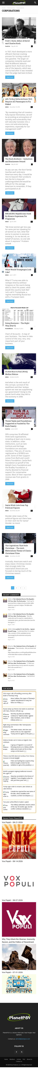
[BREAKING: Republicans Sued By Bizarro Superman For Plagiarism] (19, 209)
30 (31, 377)
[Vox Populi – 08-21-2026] (19, 858)
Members (12, 1059)
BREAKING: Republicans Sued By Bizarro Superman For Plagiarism (18, 216)
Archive (19, 1059)
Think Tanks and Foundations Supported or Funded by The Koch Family (18, 423)
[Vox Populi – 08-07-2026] (19, 936)
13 (31, 328)
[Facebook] (16, 1052)
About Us (29, 1059)
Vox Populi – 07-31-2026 (12, 972)
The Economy (11, 8)
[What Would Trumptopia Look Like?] (19, 263)
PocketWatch (9, 328)
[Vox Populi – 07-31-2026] (19, 993)
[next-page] (24, 588)
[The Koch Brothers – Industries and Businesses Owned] (19, 150)
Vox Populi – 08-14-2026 (12, 861)
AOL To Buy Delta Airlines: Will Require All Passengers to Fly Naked (18, 101)
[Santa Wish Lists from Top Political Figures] (19, 498)
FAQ (24, 1059)
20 (31, 510)
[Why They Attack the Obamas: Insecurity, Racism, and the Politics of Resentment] (19, 969)
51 (31, 556)
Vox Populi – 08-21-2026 (12, 822)
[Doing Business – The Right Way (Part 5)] (19, 316)
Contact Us (19, 1061)
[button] (3, 2)
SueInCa (7, 46)
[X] (22, 1052)
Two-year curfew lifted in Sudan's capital (16, 802)
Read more (10, 77)
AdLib (6, 107)
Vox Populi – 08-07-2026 (12, 900)
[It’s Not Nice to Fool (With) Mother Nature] (19, 364)
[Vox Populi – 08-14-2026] (19, 897)
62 (31, 107)
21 (31, 221)
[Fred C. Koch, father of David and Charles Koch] (19, 30)
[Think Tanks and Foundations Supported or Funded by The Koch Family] (19, 417)
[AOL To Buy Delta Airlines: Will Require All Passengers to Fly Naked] (19, 94)
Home (3, 8)
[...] (22, 702)
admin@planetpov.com (22, 1039)
